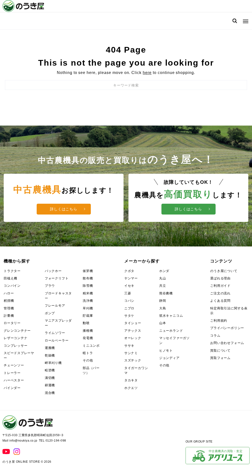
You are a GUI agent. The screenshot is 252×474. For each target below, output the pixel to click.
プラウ (50, 285)
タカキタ (131, 380)
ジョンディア (169, 358)
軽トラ (88, 353)
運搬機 (50, 348)
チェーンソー (14, 365)
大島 (162, 308)
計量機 (9, 315)
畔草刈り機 (53, 363)
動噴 (86, 323)
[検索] (234, 21)
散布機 (88, 278)
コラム (215, 335)
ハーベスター (14, 380)
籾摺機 (9, 300)
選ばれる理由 (220, 278)
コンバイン (12, 285)
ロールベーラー (56, 340)
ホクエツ (131, 388)
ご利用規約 (218, 320)
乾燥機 (50, 355)
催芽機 (88, 271)
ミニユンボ (91, 345)
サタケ (129, 315)
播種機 (88, 330)
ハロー (9, 293)
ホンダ (164, 271)
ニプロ (129, 308)
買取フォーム (220, 358)
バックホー (53, 271)
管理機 (9, 308)
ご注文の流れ (220, 293)
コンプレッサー (15, 345)
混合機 (50, 393)
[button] (244, 21)
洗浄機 (88, 300)
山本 (162, 323)
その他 (88, 360)
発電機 (88, 338)
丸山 (162, 278)
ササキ (129, 345)
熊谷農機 (166, 293)
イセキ (129, 285)
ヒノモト (166, 350)
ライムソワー (55, 333)
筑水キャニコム (171, 315)
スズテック (132, 360)
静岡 (162, 300)
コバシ (129, 300)
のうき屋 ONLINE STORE (21, 461)
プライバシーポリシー (227, 328)
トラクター (12, 271)
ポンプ (50, 313)
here (147, 73)
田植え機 (10, 278)
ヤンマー (131, 278)
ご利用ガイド (220, 285)
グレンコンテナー (17, 330)
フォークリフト (56, 278)
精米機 (88, 293)
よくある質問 (220, 300)
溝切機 (50, 378)
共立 (162, 285)
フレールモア (55, 305)
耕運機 (50, 385)
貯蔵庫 (88, 315)
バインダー (12, 388)
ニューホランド (171, 330)
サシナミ (131, 353)
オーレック (132, 338)
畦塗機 (50, 370)
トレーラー (12, 373)
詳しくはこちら (63, 209)
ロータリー (12, 323)
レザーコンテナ (15, 338)
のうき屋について (223, 271)
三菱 (127, 293)
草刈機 (88, 308)
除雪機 (88, 285)
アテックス (132, 330)
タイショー (132, 323)
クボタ (129, 271)
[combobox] (126, 85)
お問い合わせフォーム (227, 343)
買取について (220, 350)
